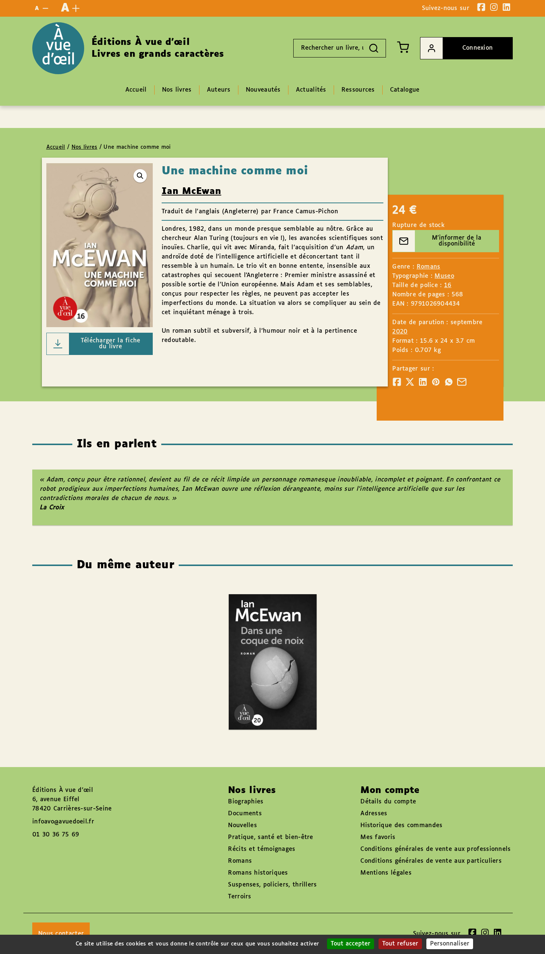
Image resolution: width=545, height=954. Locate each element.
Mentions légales (386, 873)
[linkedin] (506, 7)
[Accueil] (58, 48)
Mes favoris (377, 837)
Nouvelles (242, 825)
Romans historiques (258, 873)
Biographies (245, 802)
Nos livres (85, 147)
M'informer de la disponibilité (456, 241)
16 (448, 285)
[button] (140, 175)
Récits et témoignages (261, 849)
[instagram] (493, 7)
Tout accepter (350, 944)
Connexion (477, 48)
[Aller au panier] (403, 47)
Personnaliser (449, 944)
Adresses (373, 813)
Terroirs (239, 897)
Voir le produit (283, 690)
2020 (399, 332)
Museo (444, 276)
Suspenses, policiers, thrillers (272, 885)
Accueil (55, 147)
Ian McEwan (191, 191)
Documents (245, 813)
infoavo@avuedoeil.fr (63, 822)
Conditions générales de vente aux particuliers (431, 861)
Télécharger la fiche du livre (111, 344)
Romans (428, 267)
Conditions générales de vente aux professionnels (435, 849)
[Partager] (397, 381)
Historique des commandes (401, 825)
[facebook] (481, 7)
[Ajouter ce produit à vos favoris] (299, 633)
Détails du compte (388, 802)
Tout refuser (400, 944)
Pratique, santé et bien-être (270, 837)
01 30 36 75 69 (55, 835)
